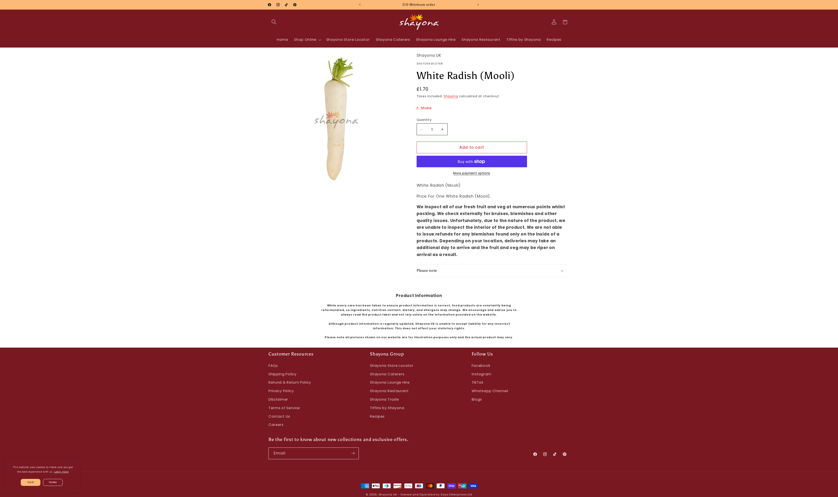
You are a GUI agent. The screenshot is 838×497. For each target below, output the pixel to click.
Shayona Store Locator (392, 365)
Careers (275, 424)
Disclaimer (278, 399)
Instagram (481, 374)
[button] (274, 22)
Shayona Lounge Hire (389, 382)
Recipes (377, 416)
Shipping (451, 96)
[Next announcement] (478, 5)
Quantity (424, 119)
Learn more (61, 471)
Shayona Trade (384, 399)
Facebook (481, 365)
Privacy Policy (281, 390)
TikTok (477, 382)
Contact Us (279, 416)
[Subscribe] (353, 453)
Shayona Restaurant (389, 390)
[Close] (76, 460)
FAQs (273, 365)
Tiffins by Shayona (387, 407)
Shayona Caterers (387, 374)
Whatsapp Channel (490, 390)
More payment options (471, 173)
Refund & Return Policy (289, 382)
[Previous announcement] (360, 5)
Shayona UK (388, 494)
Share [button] (426, 108)
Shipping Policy (282, 374)
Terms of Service (284, 407)
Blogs (477, 399)
